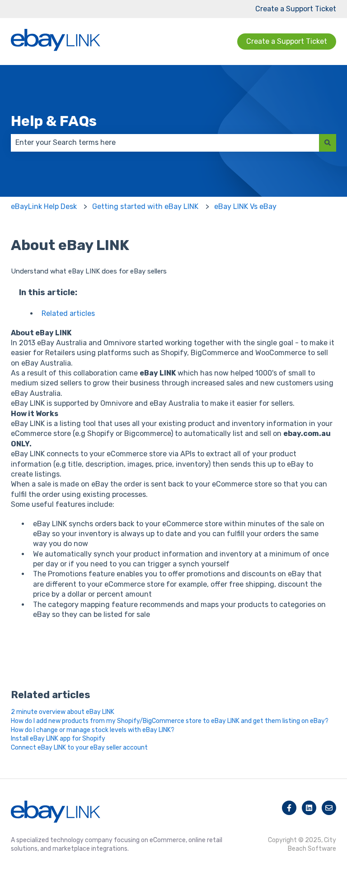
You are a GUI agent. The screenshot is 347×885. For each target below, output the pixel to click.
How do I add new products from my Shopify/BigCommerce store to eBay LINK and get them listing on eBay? (169, 721)
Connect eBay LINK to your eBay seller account (79, 747)
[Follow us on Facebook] (289, 808)
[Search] (327, 142)
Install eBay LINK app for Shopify (58, 738)
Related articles (68, 313)
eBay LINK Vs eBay (245, 206)
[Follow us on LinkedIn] (309, 808)
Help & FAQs (54, 121)
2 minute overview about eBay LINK (62, 712)
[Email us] (329, 808)
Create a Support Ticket (295, 9)
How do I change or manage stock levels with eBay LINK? (92, 730)
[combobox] (165, 142)
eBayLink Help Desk (44, 206)
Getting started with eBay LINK (145, 206)
